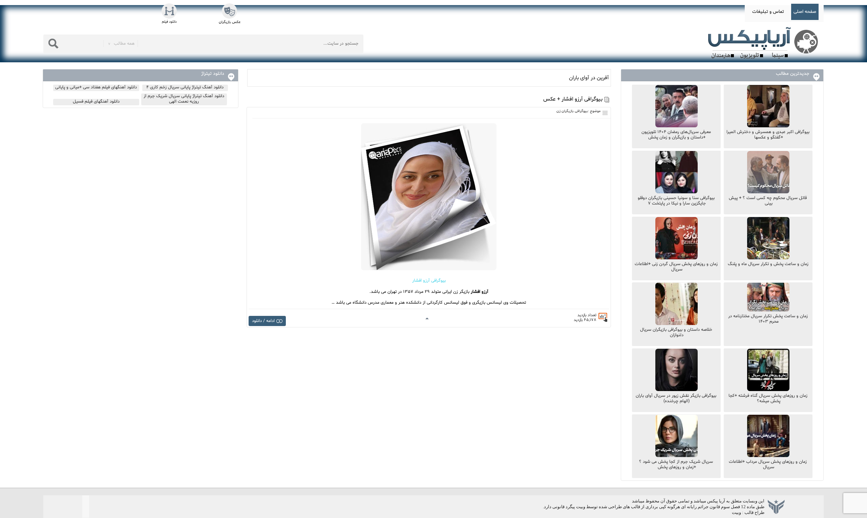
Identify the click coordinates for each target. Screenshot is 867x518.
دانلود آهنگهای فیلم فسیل (96, 102)
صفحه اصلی (805, 11)
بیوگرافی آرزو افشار (429, 281)
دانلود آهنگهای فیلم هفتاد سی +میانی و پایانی (96, 87)
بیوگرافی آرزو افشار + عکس (572, 99)
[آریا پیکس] (764, 43)
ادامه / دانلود (263, 321)
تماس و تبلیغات (768, 11)
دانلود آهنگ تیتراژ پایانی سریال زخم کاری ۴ (185, 87)
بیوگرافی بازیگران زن (572, 111)
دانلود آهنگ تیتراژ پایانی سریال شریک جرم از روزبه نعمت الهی (184, 99)
